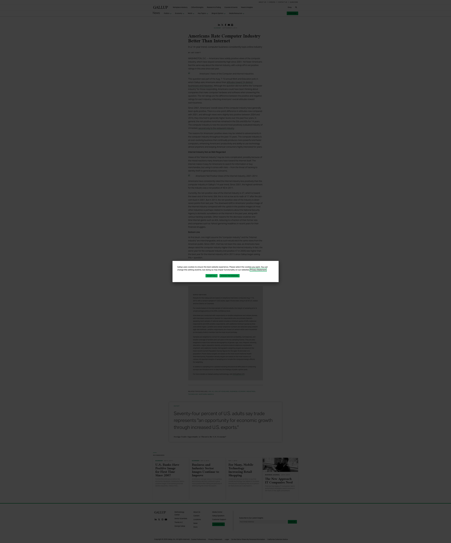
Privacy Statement (258, 270)
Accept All (211, 276)
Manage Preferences (229, 276)
